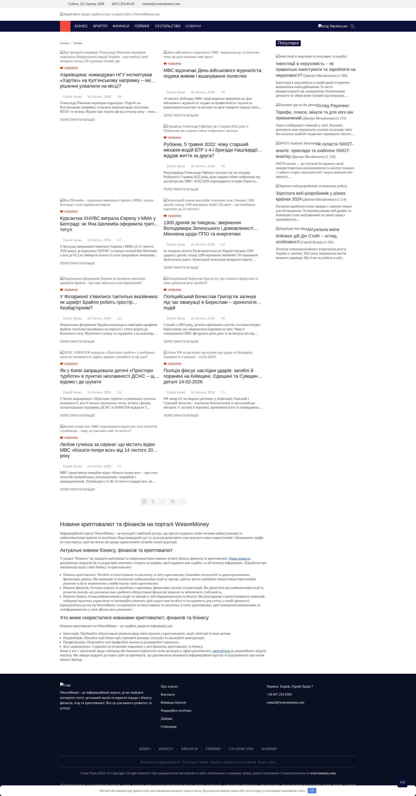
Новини (193, 26)
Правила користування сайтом (233, 762)
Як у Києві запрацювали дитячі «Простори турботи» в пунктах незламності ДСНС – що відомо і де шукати (108, 376)
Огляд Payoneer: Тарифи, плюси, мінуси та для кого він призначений (314, 111)
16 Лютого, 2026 (99, 96)
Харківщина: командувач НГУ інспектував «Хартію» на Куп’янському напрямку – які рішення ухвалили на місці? (106, 80)
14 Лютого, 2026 (99, 392)
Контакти (168, 694)
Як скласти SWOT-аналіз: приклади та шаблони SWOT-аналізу (314, 150)
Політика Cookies (195, 762)
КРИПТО (166, 749)
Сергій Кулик (72, 96)
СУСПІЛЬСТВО (241, 749)
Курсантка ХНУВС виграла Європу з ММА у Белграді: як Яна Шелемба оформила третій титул (108, 224)
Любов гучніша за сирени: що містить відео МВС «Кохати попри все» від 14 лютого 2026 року (109, 450)
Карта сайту (267, 762)
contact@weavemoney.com (161, 4)
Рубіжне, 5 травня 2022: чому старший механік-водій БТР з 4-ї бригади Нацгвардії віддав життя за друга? (211, 150)
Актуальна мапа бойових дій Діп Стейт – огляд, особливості (307, 235)
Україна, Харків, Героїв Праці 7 (289, 686)
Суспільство (167, 26)
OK (312, 790)
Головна (64, 43)
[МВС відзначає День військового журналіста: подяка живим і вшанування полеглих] (213, 54)
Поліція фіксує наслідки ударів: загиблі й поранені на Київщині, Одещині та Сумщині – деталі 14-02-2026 (213, 376)
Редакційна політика (176, 710)
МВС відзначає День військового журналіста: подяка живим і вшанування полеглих (213, 73)
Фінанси (121, 26)
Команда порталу (173, 702)
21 (174, 501)
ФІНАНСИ (189, 749)
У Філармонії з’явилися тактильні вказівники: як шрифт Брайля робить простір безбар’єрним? (109, 302)
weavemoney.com (323, 773)
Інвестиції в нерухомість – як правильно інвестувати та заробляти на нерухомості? (316, 69)
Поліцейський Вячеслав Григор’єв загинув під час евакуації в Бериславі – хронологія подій (210, 302)
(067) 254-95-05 (123, 4)
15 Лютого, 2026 (99, 240)
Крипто (100, 26)
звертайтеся (221, 651)
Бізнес (81, 26)
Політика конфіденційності (160, 762)
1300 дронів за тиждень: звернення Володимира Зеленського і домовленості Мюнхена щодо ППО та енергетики (208, 228)
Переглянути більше (78, 120)
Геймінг (142, 26)
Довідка (166, 718)
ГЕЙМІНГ (213, 749)
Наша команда (239, 558)
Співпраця (168, 726)
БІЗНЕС (145, 749)
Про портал (169, 686)
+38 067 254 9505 (279, 694)
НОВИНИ (269, 749)
